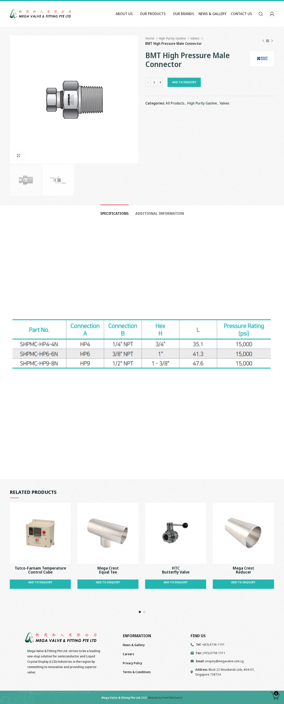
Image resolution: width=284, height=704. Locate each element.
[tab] (114, 211)
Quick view (67, 510)
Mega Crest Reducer (243, 570)
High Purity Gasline (173, 38)
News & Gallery (134, 645)
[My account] (272, 14)
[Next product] (272, 41)
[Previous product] (263, 41)
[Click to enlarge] (18, 155)
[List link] (232, 661)
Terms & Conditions (137, 672)
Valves (195, 38)
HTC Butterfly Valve (175, 570)
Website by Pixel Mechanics (165, 698)
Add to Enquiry (184, 82)
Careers (128, 654)
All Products (175, 103)
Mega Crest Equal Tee (108, 570)
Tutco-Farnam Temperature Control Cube (40, 570)
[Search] (260, 14)
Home (150, 38)
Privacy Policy (132, 663)
